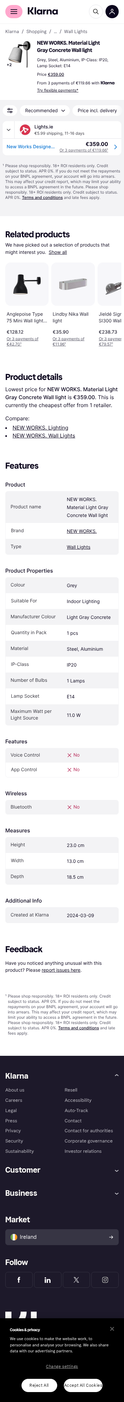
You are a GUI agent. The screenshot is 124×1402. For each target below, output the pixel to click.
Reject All (39, 1385)
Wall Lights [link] (75, 31)
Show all (58, 252)
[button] (19, 54)
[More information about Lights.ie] (8, 129)
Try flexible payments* (57, 90)
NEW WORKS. (82, 531)
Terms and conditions (42, 197)
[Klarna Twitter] (76, 1280)
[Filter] (10, 110)
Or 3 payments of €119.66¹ (84, 150)
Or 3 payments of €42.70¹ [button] (22, 341)
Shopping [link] (36, 31)
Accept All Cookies (83, 1385)
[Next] (109, 303)
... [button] (55, 31)
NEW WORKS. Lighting (40, 427)
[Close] (112, 1329)
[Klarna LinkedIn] (48, 1280)
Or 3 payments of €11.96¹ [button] (68, 341)
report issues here (61, 970)
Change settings (62, 1366)
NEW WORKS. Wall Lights (44, 435)
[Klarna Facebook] (19, 1280)
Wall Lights (78, 547)
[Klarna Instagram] (105, 1280)
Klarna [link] (12, 31)
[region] (62, 1360)
